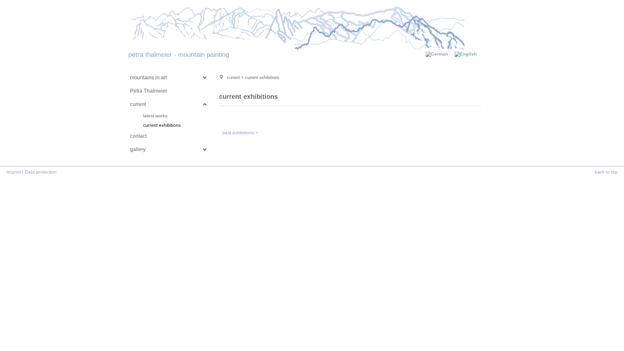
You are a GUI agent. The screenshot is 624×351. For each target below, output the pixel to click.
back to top (606, 172)
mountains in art (148, 77)
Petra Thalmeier (148, 91)
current (138, 104)
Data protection (41, 172)
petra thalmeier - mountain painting (178, 54)
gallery (138, 149)
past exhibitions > (240, 132)
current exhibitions (162, 125)
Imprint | (14, 172)
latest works (155, 115)
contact (138, 136)
